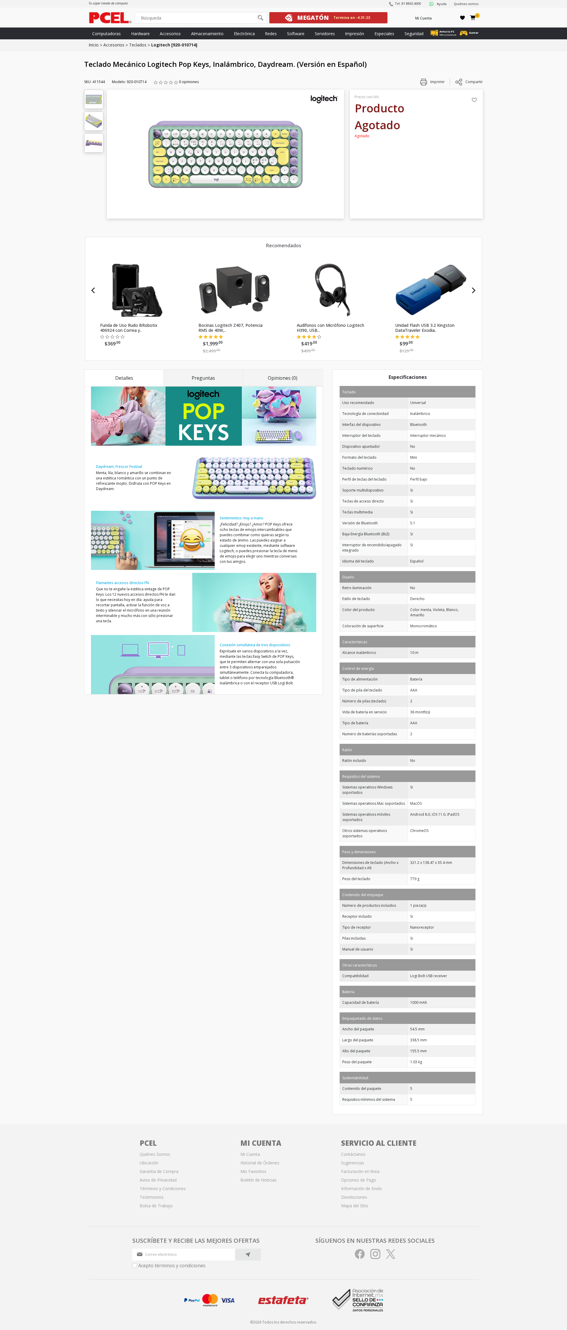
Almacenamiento (207, 33)
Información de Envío (361, 1188)
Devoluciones (354, 1197)
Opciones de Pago (358, 1180)
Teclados (137, 45)
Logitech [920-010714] (174, 45)
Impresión (354, 33)
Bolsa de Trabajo (156, 1205)
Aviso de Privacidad (158, 1180)
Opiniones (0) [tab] (282, 378)
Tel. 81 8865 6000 (408, 3)
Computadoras (106, 33)
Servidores (325, 33)
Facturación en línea (360, 1171)
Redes (271, 33)
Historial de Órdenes (259, 1163)
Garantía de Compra (159, 1171)
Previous (93, 290)
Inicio (94, 45)
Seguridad (414, 33)
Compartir (474, 81)
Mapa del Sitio (354, 1205)
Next (474, 290)
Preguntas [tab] (203, 378)
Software (295, 33)
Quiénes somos (466, 3)
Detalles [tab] (124, 378)
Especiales (384, 33)
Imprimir (437, 81)
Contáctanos (353, 1154)
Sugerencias (352, 1163)
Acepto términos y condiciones (172, 1265)
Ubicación (149, 1163)
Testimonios (152, 1197)
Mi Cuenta (423, 18)
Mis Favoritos (253, 1171)
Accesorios (170, 33)
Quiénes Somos (155, 1154)
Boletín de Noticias (258, 1180)
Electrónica (244, 33)
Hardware (140, 33)
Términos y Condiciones (163, 1188)
